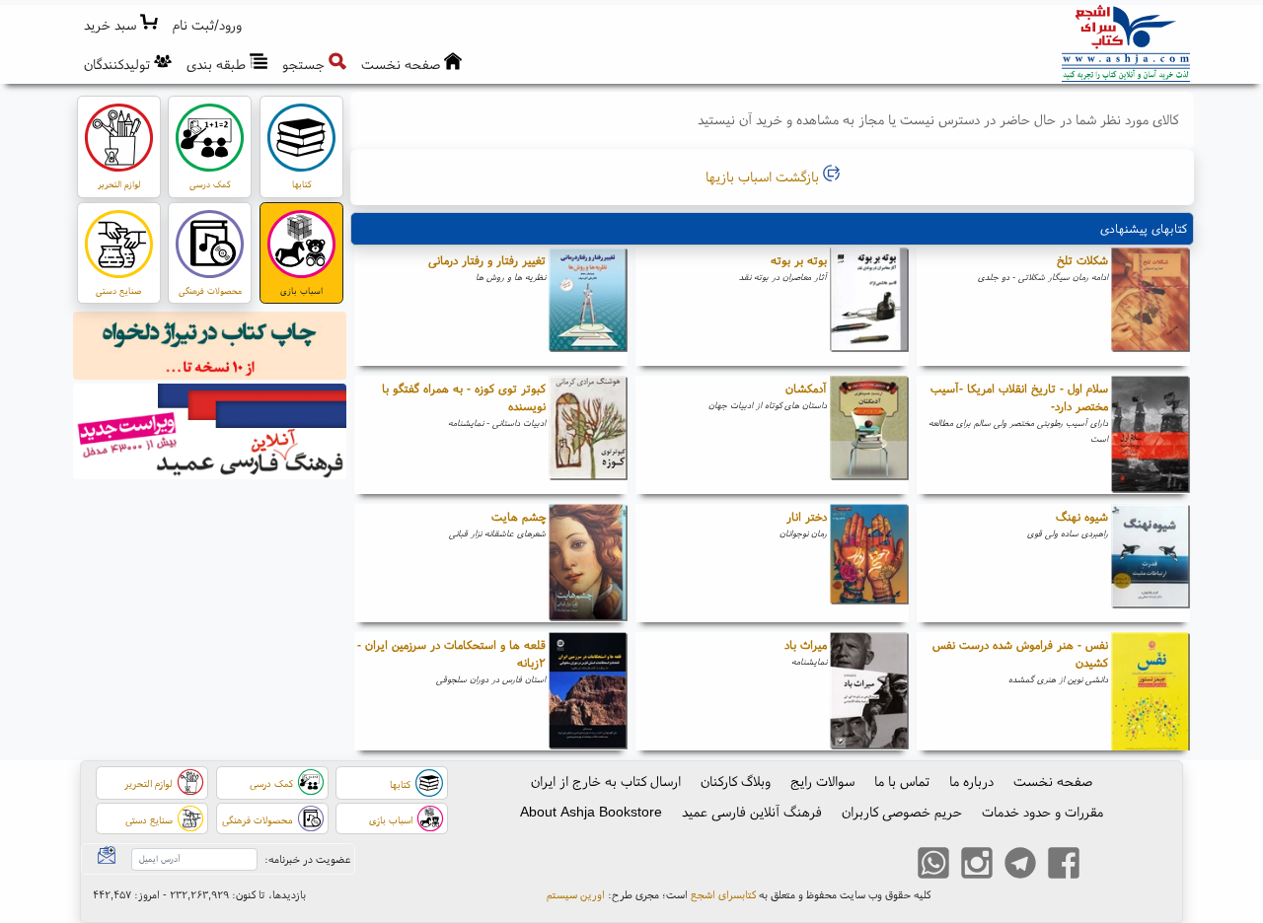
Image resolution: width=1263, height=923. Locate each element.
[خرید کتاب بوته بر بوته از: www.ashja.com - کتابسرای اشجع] (869, 307)
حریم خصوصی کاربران (902, 811)
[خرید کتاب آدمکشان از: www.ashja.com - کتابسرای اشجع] (869, 435)
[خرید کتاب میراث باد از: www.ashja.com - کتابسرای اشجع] (869, 691)
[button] (208, 25)
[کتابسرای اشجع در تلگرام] (1020, 866)
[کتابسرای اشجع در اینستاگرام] (977, 866)
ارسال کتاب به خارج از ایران (606, 781)
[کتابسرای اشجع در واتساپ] (933, 866)
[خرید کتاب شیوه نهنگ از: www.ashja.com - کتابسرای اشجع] (1150, 563)
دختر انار (806, 516)
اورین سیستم (576, 894)
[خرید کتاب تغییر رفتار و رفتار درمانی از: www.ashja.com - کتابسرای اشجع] (588, 307)
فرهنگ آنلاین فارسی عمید (752, 811)
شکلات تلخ (1082, 259)
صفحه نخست (1052, 781)
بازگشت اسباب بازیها (764, 176)
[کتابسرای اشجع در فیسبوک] (1063, 866)
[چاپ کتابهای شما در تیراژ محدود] (210, 348)
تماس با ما (901, 781)
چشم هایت (518, 516)
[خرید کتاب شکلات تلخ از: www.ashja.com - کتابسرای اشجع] (1150, 307)
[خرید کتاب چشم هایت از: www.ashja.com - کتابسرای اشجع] (588, 563)
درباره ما (971, 781)
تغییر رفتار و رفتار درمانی (487, 259)
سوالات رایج (822, 781)
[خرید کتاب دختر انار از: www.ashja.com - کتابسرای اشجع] (869, 563)
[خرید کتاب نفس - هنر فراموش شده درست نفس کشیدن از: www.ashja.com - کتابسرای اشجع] (1150, 691)
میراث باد (805, 644)
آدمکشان (806, 388)
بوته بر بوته (799, 259)
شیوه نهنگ (1082, 516)
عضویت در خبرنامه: (307, 859)
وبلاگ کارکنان (736, 781)
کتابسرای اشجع (723, 894)
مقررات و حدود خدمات (1042, 811)
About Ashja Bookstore (591, 811)
